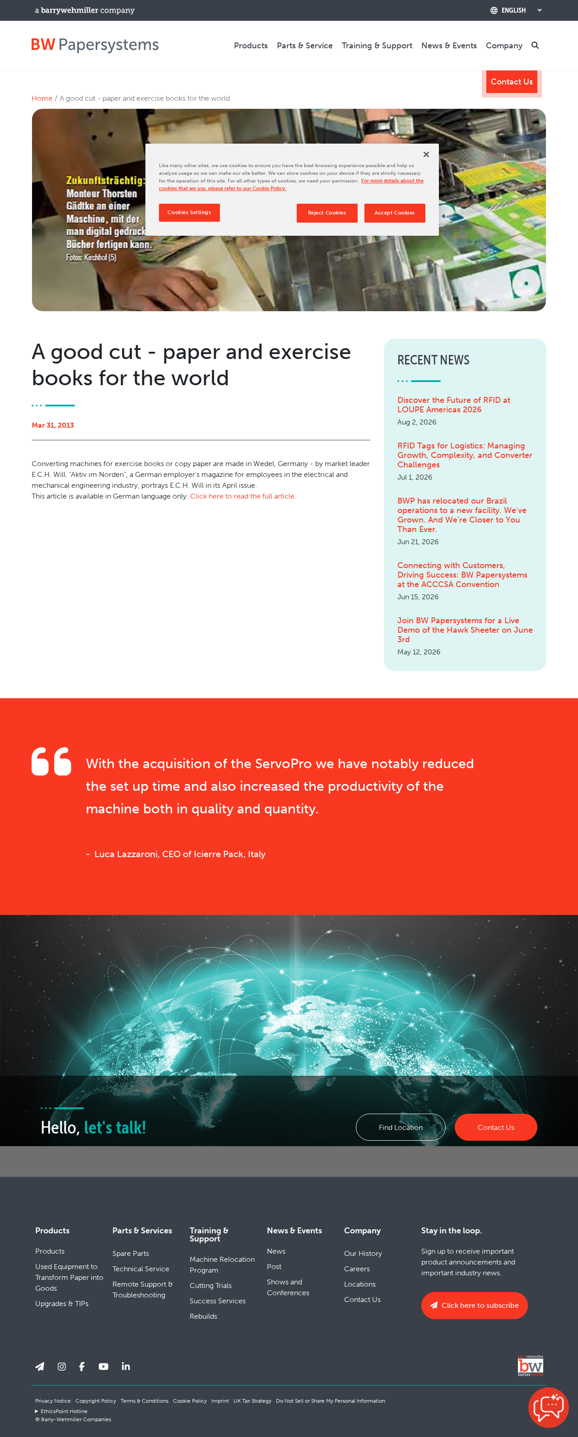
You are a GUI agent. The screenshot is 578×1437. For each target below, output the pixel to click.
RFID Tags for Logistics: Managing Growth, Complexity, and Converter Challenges (464, 455)
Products (251, 46)
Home (42, 98)
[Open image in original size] (95, 45)
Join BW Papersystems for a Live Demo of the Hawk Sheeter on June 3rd (465, 630)
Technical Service (140, 1268)
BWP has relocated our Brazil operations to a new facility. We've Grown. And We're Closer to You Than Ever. (462, 515)
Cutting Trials (211, 1285)
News (276, 1251)
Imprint (220, 1401)
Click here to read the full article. (243, 496)
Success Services (218, 1301)
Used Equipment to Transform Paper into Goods (69, 1277)
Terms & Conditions (144, 1401)
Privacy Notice (53, 1401)
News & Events (449, 46)
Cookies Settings (189, 212)
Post (274, 1266)
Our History (363, 1253)
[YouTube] (103, 1366)
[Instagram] (62, 1366)
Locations (360, 1284)
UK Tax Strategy (252, 1401)
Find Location (401, 1127)
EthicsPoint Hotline (64, 1411)
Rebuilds (203, 1316)
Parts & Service (305, 46)
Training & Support (377, 46)
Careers (357, 1268)
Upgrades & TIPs (62, 1303)
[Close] (426, 154)
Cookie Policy (190, 1401)
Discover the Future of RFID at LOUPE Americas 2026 (453, 405)
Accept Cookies (395, 213)
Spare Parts (130, 1253)
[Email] (39, 1366)
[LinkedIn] (126, 1366)
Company (504, 46)
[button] (548, 1407)
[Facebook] (82, 1366)
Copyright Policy (95, 1401)
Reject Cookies (327, 213)
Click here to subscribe (479, 1305)
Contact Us (512, 82)
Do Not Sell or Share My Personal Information (330, 1401)
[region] (292, 190)
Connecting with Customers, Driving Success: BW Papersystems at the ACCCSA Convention (462, 575)
